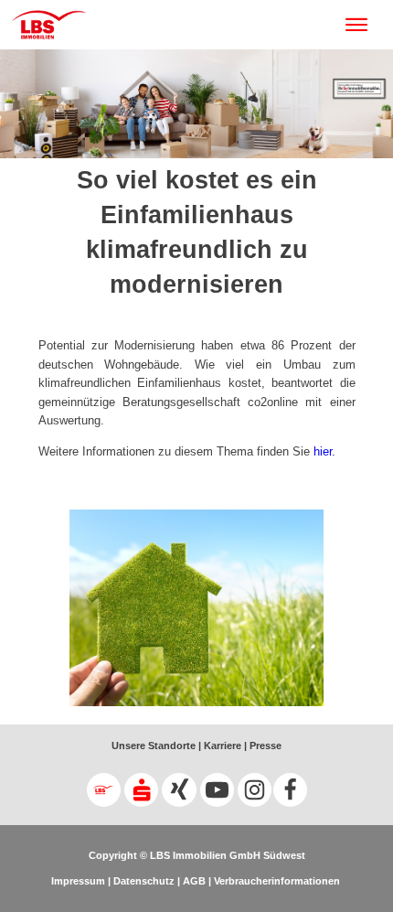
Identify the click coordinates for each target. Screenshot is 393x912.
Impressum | (81, 880)
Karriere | (224, 745)
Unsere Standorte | (156, 745)
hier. (324, 451)
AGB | (195, 880)
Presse (264, 745)
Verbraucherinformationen (277, 880)
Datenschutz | (145, 880)
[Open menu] (365, 25)
